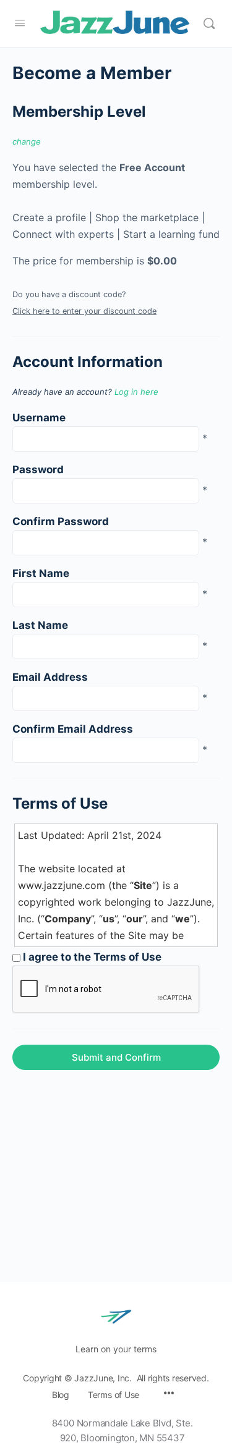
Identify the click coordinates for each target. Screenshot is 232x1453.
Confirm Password (60, 521)
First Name (40, 573)
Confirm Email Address (72, 729)
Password (38, 469)
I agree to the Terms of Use (90, 957)
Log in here (136, 392)
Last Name (40, 625)
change (26, 141)
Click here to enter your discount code (84, 311)
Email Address (50, 677)
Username (39, 417)
